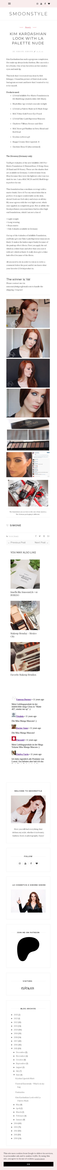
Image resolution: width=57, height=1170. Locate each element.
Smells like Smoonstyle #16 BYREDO (24, 594)
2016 (16, 1045)
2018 (16, 1037)
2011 (15, 1135)
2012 (16, 1131)
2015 (16, 1048)
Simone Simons (25, 51)
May (18, 1105)
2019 (16, 1033)
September (21, 1063)
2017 (16, 1041)
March (19, 1112)
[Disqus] (28, 729)
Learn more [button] (40, 1159)
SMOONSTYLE (28, 14)
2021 (16, 1026)
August (19, 1067)
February (20, 1116)
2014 (16, 1123)
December (20, 1052)
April (18, 1108)
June (18, 1075)
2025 (16, 1015)
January (19, 1120)
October (19, 1060)
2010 (16, 1138)
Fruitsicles (19, 1092)
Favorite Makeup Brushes (23, 674)
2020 (16, 1030)
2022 (16, 1022)
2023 (16, 1018)
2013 (16, 1127)
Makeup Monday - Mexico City (24, 635)
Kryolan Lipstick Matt (24, 1078)
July (17, 1071)
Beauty (28, 27)
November (20, 1056)
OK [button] (28, 1164)
